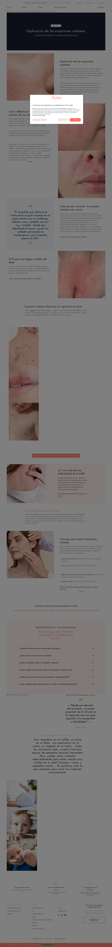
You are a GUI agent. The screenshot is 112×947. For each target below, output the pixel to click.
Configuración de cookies (39, 119)
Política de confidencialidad (38, 115)
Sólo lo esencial (63, 119)
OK (75, 119)
